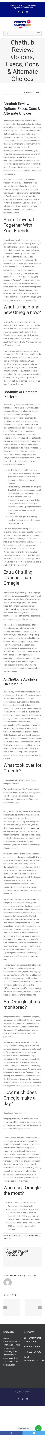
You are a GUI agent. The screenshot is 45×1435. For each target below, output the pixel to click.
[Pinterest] (31, 1259)
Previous (29, 92)
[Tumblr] (27, 1259)
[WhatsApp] (23, 1259)
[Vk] (36, 1259)
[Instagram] (27, 12)
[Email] (11, 1262)
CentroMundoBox (10, 1341)
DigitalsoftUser (10, 1235)
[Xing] (7, 1262)
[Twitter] (22, 12)
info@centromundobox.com (22, 8)
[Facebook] (18, 12)
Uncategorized (32, 1235)
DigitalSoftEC (19, 1392)
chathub (13, 609)
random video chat (31, 828)
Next (38, 92)
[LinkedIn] (15, 1259)
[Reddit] (19, 1259)
